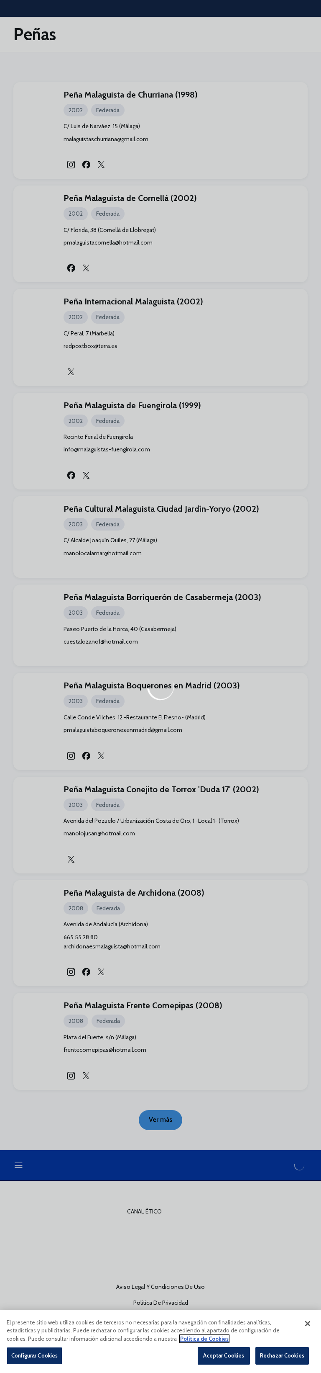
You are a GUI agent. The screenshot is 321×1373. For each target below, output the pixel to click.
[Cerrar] (307, 1323)
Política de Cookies (204, 1338)
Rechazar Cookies (282, 1355)
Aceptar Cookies (223, 1355)
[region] (160, 1341)
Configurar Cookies (34, 1355)
